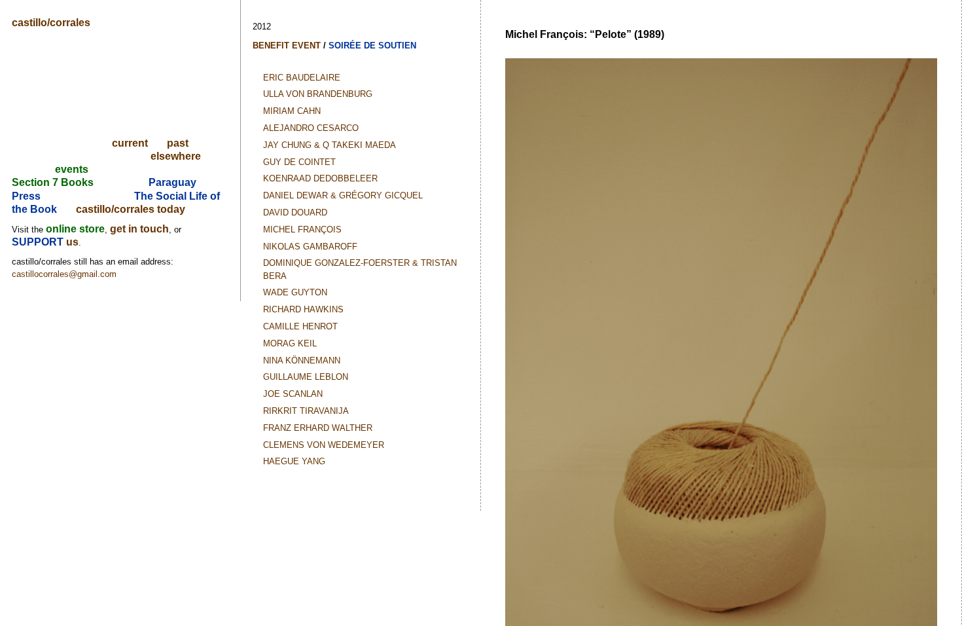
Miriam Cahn (292, 111)
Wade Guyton (295, 292)
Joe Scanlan (293, 394)
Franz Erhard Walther (317, 428)
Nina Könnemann (301, 360)
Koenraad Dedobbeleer (320, 178)
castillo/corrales (51, 22)
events (71, 169)
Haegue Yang (294, 461)
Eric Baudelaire (301, 78)
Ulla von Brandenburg (317, 94)
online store (75, 228)
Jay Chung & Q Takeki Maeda (329, 145)
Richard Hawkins (303, 309)
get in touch (139, 228)
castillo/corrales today (130, 209)
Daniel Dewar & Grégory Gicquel (343, 195)
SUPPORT (39, 242)
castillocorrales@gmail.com (64, 274)
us (72, 242)
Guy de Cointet (299, 162)
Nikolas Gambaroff (310, 246)
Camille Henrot (300, 326)
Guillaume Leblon (305, 377)
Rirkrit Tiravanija (306, 411)
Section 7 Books (53, 182)
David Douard (295, 212)
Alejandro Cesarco (311, 128)
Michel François (302, 229)
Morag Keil (290, 343)
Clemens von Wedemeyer (323, 445)
